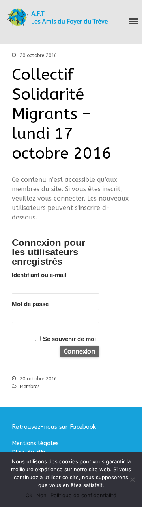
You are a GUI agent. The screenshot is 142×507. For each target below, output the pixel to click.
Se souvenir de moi (69, 339)
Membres (29, 386)
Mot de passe (30, 304)
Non (41, 495)
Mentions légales (35, 443)
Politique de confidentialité (83, 495)
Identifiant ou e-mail (39, 274)
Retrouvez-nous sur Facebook (54, 426)
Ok (29, 495)
